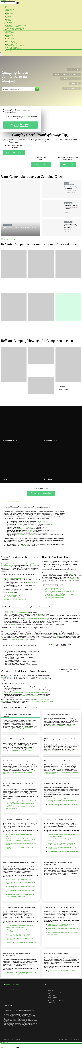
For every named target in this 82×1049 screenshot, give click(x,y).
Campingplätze (73, 574)
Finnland (8, 20)
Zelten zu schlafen (71, 573)
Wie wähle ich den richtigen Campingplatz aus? (58, 714)
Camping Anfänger (11, 44)
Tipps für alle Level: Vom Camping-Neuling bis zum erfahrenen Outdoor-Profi (25, 692)
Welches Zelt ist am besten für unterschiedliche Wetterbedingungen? (16, 954)
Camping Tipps (10, 41)
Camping (3, 589)
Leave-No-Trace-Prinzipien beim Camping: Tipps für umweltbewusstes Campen (62, 805)
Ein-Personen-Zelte (42, 521)
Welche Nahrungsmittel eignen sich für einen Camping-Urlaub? (60, 740)
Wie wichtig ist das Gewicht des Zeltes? (56, 953)
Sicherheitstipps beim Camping (54, 593)
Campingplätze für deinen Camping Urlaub (57, 590)
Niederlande (9, 13)
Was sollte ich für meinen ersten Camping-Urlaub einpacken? (17, 715)
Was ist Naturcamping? (10, 596)
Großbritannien (10, 22)
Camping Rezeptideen (12, 47)
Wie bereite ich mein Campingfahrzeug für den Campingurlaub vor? (58, 863)
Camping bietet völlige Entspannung (14, 578)
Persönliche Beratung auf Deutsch (31, 695)
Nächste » (17, 239)
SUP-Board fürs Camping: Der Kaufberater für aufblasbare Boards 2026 (70, 188)
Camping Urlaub (25, 116)
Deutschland (10, 9)
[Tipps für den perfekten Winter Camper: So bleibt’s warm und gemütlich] (52, 227)
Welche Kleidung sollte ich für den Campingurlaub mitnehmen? (18, 784)
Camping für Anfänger (12, 26)
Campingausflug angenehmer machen (33, 618)
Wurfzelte (19, 528)
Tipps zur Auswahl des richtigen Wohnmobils (19, 879)
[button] (20, 1031)
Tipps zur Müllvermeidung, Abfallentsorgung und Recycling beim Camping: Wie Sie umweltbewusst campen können (61, 800)
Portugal (8, 19)
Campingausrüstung (73, 578)
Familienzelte (49, 524)
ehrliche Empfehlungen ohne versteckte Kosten (40, 701)
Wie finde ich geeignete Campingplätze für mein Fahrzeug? (20, 907)
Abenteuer (25, 545)
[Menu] (0, 53)
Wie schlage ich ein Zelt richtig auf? (13, 739)
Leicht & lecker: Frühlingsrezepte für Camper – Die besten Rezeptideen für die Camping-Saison (61, 843)
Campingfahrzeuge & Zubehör (15, 45)
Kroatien (8, 18)
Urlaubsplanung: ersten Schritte (15, 28)
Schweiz (8, 16)
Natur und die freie (33, 582)
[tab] (20, 713)
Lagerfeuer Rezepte (15, 48)
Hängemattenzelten (25, 534)
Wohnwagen (10, 37)
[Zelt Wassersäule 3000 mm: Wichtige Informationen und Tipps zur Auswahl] (52, 208)
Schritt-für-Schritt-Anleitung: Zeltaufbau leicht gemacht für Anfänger (20, 749)
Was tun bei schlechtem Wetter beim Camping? (17, 819)
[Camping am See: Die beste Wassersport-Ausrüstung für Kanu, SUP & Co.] (20, 208)
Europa (3, 677)
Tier (18, 633)
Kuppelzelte (32, 530)
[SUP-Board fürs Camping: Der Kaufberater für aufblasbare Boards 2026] (52, 189)
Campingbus (10, 32)
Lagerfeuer (40, 615)
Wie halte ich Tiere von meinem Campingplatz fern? (18, 761)
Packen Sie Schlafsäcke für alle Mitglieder (16, 612)
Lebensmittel (57, 636)
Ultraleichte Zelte (21, 526)
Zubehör (31, 538)
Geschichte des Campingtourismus (16, 25)
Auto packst (45, 563)
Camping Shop (7, 50)
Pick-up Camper (11, 35)
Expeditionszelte (31, 527)
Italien (8, 12)
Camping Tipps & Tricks (10, 40)
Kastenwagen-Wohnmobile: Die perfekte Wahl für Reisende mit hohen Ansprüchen (20, 895)
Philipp (4, 231)
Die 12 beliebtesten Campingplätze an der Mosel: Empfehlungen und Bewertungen (20, 926)
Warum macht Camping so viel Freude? (15, 599)
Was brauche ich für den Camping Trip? (15, 598)
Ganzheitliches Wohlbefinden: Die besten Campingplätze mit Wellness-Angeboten (18, 934)
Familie (53, 632)
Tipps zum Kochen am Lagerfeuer (54, 597)
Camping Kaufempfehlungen (14, 43)
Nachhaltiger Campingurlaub (14, 29)
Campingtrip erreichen (7, 592)
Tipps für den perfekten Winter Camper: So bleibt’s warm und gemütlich (71, 225)
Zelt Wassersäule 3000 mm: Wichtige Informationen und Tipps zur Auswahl (71, 207)
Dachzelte (28, 531)
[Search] (1, 55)
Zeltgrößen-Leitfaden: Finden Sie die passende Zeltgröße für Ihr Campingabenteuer (60, 925)
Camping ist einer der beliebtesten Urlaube (13, 564)
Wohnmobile (10, 38)
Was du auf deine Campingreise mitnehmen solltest (59, 591)
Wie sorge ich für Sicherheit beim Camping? (57, 761)
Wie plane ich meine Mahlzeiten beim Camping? (58, 819)
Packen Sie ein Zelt (9, 611)
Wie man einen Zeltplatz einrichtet (54, 595)
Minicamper (9, 34)
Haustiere (12, 624)
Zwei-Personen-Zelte (36, 523)
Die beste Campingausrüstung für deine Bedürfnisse (60, 594)
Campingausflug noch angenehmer (20, 639)
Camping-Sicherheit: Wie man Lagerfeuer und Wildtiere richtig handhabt (19, 772)
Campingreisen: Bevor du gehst (54, 588)
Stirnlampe (48, 620)
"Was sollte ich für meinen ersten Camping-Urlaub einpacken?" (19, 728)
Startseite (6, 6)
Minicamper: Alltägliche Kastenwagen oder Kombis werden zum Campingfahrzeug (20, 887)
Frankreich (9, 15)
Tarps (34, 533)
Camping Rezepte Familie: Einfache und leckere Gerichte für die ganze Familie (61, 835)
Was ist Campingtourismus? (12, 595)
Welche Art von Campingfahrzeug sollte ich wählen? (18, 862)
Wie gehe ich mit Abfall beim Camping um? (57, 783)
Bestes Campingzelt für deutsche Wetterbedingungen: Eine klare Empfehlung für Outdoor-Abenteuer (21, 839)
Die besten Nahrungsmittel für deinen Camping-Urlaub (61, 750)
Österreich (9, 10)
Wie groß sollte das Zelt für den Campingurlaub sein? (60, 907)
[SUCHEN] (17, 3)
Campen (34, 565)
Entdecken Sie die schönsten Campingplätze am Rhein (21, 942)
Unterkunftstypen (8, 31)
